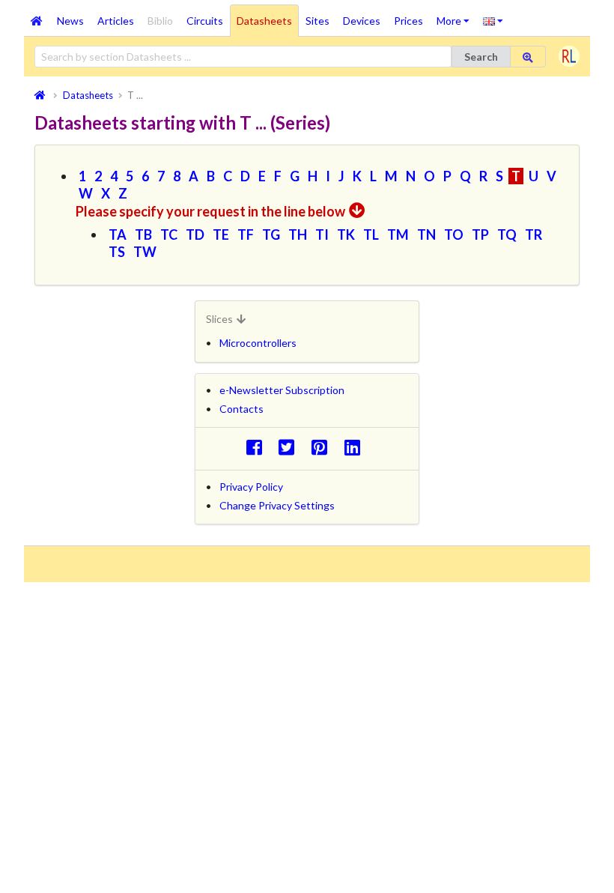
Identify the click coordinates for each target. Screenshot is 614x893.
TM (398, 234)
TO (453, 234)
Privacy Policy (251, 486)
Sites (317, 20)
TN (426, 234)
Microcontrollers (258, 342)
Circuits (204, 20)
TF (245, 234)
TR (533, 234)
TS (117, 251)
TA (118, 234)
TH (297, 234)
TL (371, 234)
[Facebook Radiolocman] (258, 447)
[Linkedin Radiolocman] (356, 447)
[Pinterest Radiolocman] (323, 447)
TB (143, 234)
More (456, 15)
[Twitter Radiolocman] (291, 447)
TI (322, 234)
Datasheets (264, 20)
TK (346, 234)
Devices (361, 20)
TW (144, 251)
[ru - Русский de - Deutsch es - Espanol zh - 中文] (493, 20)
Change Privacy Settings (277, 505)
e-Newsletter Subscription (281, 390)
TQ (507, 234)
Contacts (241, 408)
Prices (408, 20)
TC (168, 234)
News (70, 20)
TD (195, 234)
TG (271, 234)
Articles (115, 20)
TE (221, 234)
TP (480, 234)
